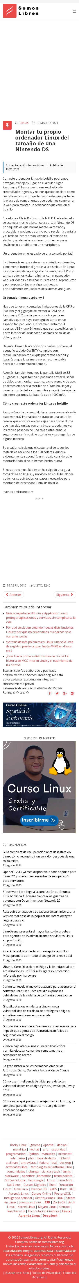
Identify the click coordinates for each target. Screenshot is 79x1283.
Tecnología (35, 1180)
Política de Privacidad (45, 1273)
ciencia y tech (51, 1171)
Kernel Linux (26, 1207)
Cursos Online (41, 1193)
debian (61, 1145)
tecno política (63, 1176)
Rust (52, 1185)
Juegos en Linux (30, 1202)
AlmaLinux (21, 1189)
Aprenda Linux (18, 1193)
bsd (54, 1163)
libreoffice (44, 1176)
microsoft (64, 1154)
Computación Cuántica (43, 1211)
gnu (45, 1149)
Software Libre (15, 1180)
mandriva (19, 1149)
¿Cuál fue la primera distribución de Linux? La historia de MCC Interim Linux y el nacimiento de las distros (39, 660)
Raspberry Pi (16, 1211)
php (31, 1158)
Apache (47, 1145)
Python (34, 1154)
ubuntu (33, 1171)
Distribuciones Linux (49, 1198)
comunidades (16, 1171)
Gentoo (64, 1207)
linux (24, 123)
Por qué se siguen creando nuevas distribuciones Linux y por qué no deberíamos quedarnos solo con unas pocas (40, 632)
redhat (34, 1149)
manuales (48, 1154)
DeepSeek (50, 1216)
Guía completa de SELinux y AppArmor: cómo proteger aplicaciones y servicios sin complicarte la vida (41, 617)
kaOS (53, 1189)
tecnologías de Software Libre (51, 1167)
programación (16, 1154)
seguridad (58, 1149)
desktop (65, 1163)
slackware (12, 1176)
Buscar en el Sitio (17, 1273)
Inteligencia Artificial (18, 1198)
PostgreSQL (62, 1193)
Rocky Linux (18, 1145)
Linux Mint (65, 1180)
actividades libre (17, 1167)
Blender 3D (39, 1189)
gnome (35, 1145)
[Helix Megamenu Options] (74, 11)
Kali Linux (13, 1185)
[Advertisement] (39, 61)
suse (22, 1158)
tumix (67, 1171)
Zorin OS (59, 1202)
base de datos (46, 1158)
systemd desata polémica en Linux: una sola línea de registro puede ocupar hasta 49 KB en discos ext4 (39, 646)
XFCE (72, 1189)
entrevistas (28, 1163)
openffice (28, 1176)
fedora (44, 1163)
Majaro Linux (47, 1207)
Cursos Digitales (35, 1185)
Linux (50, 1180)
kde (12, 1158)
